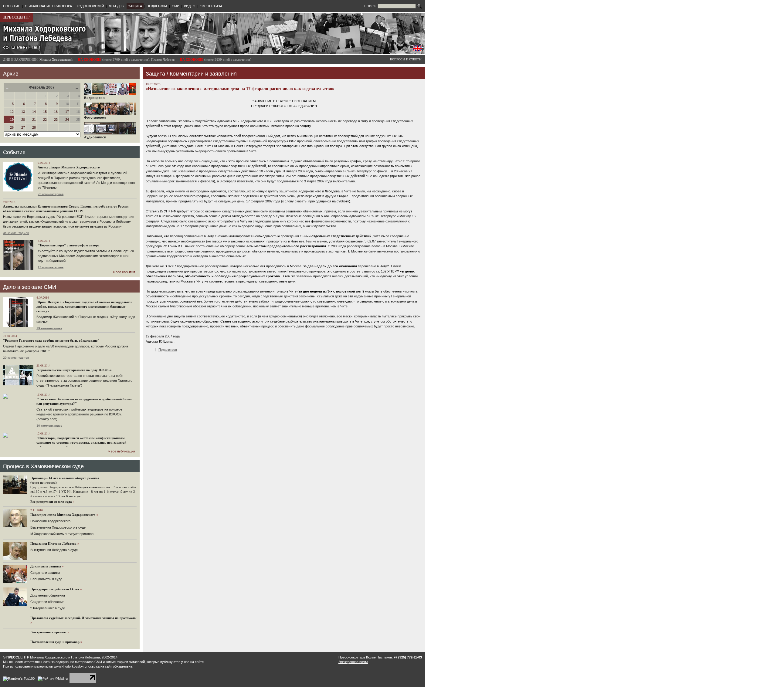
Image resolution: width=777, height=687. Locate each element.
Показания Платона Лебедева (53, 543)
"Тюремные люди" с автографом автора (69, 245)
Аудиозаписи (95, 137)
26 (12, 127)
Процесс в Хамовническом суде (43, 466)
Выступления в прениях (48, 632)
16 (56, 111)
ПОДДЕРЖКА (157, 6)
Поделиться (167, 349)
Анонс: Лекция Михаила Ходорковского (69, 167)
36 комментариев (16, 233)
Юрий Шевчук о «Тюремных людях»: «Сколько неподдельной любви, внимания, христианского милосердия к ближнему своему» (84, 306)
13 (23, 111)
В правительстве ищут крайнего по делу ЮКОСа (74, 370)
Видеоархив (94, 98)
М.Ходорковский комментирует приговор (61, 534)
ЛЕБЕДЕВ (116, 6)
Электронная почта (353, 662)
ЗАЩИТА (135, 6)
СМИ (175, 6)
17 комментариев (50, 267)
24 (67, 119)
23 (56, 119)
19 (12, 119)
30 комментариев (49, 425)
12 (12, 111)
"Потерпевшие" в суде (47, 608)
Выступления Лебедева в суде (54, 550)
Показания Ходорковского (50, 521)
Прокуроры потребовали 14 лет (54, 589)
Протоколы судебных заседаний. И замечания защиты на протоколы (83, 618)
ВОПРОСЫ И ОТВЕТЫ (406, 59)
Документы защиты (45, 566)
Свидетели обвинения (47, 602)
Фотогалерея (95, 117)
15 (45, 111)
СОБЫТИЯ (11, 6)
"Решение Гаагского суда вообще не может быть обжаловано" (51, 340)
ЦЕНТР (16, 17)
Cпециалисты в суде (46, 579)
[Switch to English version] (417, 50)
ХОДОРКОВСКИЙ (90, 6)
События (14, 152)
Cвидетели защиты (45, 572)
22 (45, 119)
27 (23, 127)
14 (34, 111)
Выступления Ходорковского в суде (58, 527)
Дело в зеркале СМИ (29, 287)
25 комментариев (50, 194)
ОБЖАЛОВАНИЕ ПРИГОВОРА (48, 6)
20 (23, 119)
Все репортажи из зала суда (51, 501)
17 (67, 111)
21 (34, 119)
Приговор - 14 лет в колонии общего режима (64, 478)
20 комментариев (16, 357)
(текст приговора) (43, 482)
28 (34, 127)
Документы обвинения (47, 595)
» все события (124, 272)
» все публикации (121, 451)
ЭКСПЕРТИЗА (211, 6)
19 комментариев (49, 328)
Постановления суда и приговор (55, 642)
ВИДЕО (189, 6)
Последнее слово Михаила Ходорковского (63, 514)
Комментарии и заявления (203, 74)
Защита (155, 74)
